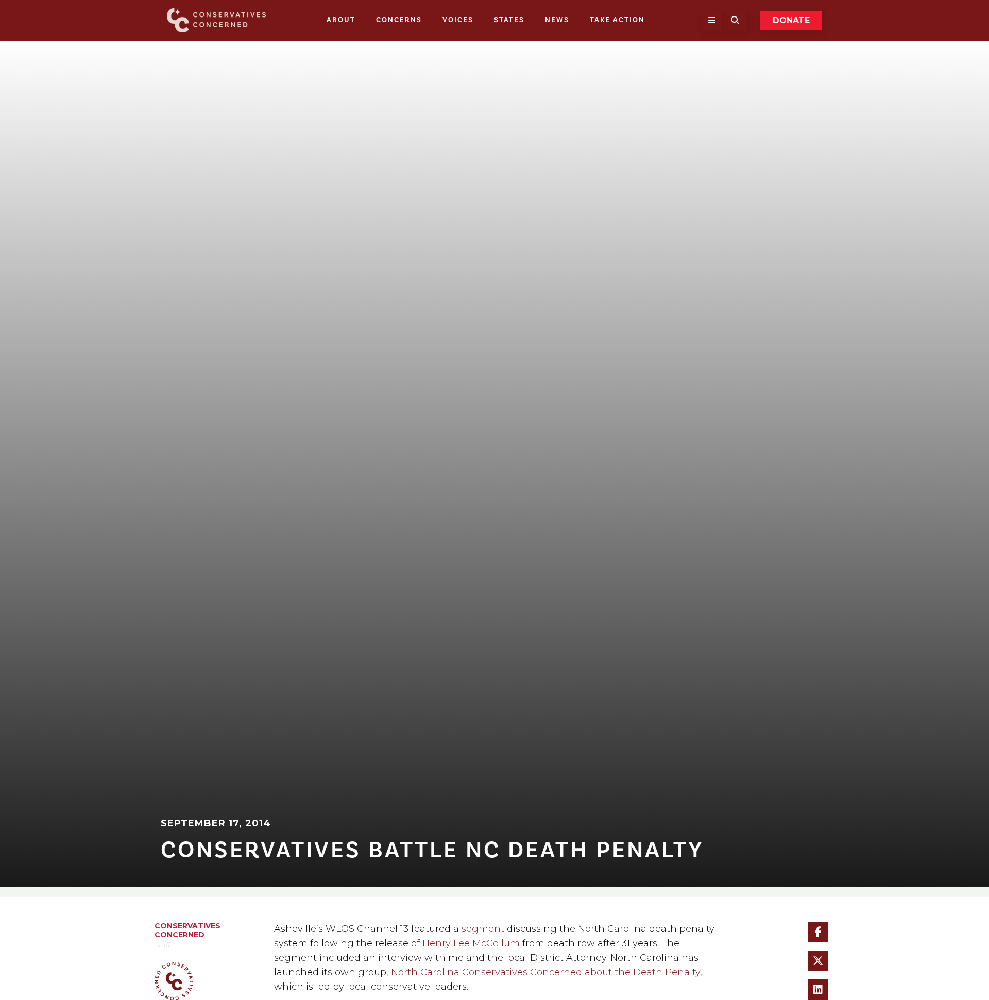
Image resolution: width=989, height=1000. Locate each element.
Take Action (617, 20)
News (557, 20)
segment (483, 933)
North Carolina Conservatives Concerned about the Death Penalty (545, 976)
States (509, 20)
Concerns (399, 20)
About (341, 20)
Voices (457, 20)
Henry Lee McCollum (471, 947)
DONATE (791, 20)
